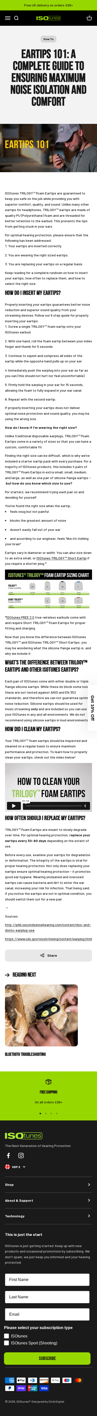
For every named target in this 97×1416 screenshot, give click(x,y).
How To (48, 39)
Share (52, 955)
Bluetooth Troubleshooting (25, 1054)
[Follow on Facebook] (8, 1155)
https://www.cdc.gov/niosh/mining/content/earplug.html (48, 939)
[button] (92, 708)
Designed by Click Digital (48, 1401)
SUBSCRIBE (47, 1359)
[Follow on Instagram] (21, 1155)
